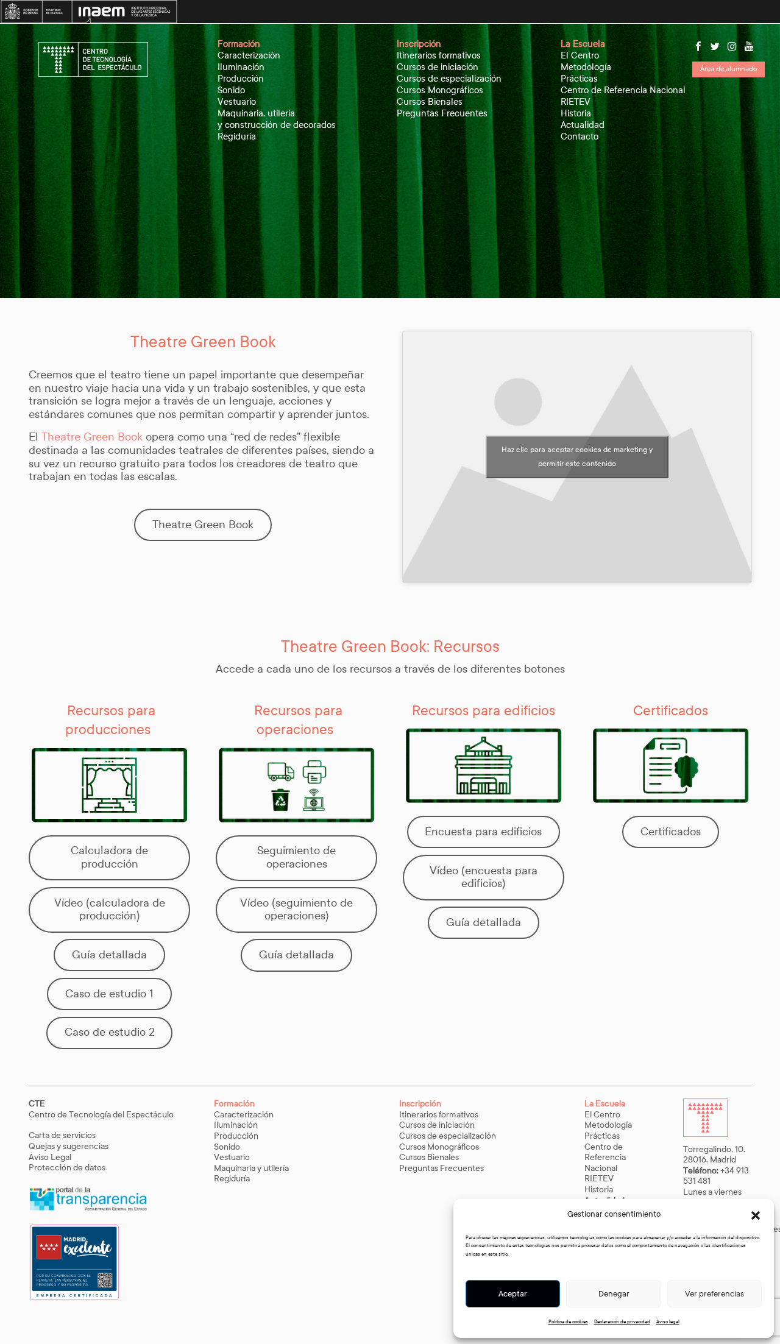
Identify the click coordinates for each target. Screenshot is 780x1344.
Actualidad (582, 124)
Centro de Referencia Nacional (623, 90)
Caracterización (249, 55)
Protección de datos (67, 1167)
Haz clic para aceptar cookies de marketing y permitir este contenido (577, 456)
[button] (756, 1215)
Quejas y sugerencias (68, 1146)
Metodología (586, 67)
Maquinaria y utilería (251, 1168)
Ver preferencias (714, 1294)
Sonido (231, 90)
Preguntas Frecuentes (442, 113)
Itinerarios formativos (439, 55)
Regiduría (237, 136)
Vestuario (237, 101)
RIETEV (575, 101)
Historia (576, 113)
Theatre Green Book (92, 437)
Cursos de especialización (449, 78)
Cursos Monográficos (440, 90)
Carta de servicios (62, 1135)
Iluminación (241, 67)
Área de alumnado (728, 69)
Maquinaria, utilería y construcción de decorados (277, 119)
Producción (241, 78)
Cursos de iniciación (437, 67)
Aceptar (512, 1294)
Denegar (613, 1294)
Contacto (579, 136)
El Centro (580, 55)
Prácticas (579, 78)
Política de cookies (568, 1321)
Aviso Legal (51, 1157)
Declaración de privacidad (622, 1321)
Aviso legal (667, 1321)
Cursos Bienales (430, 101)
